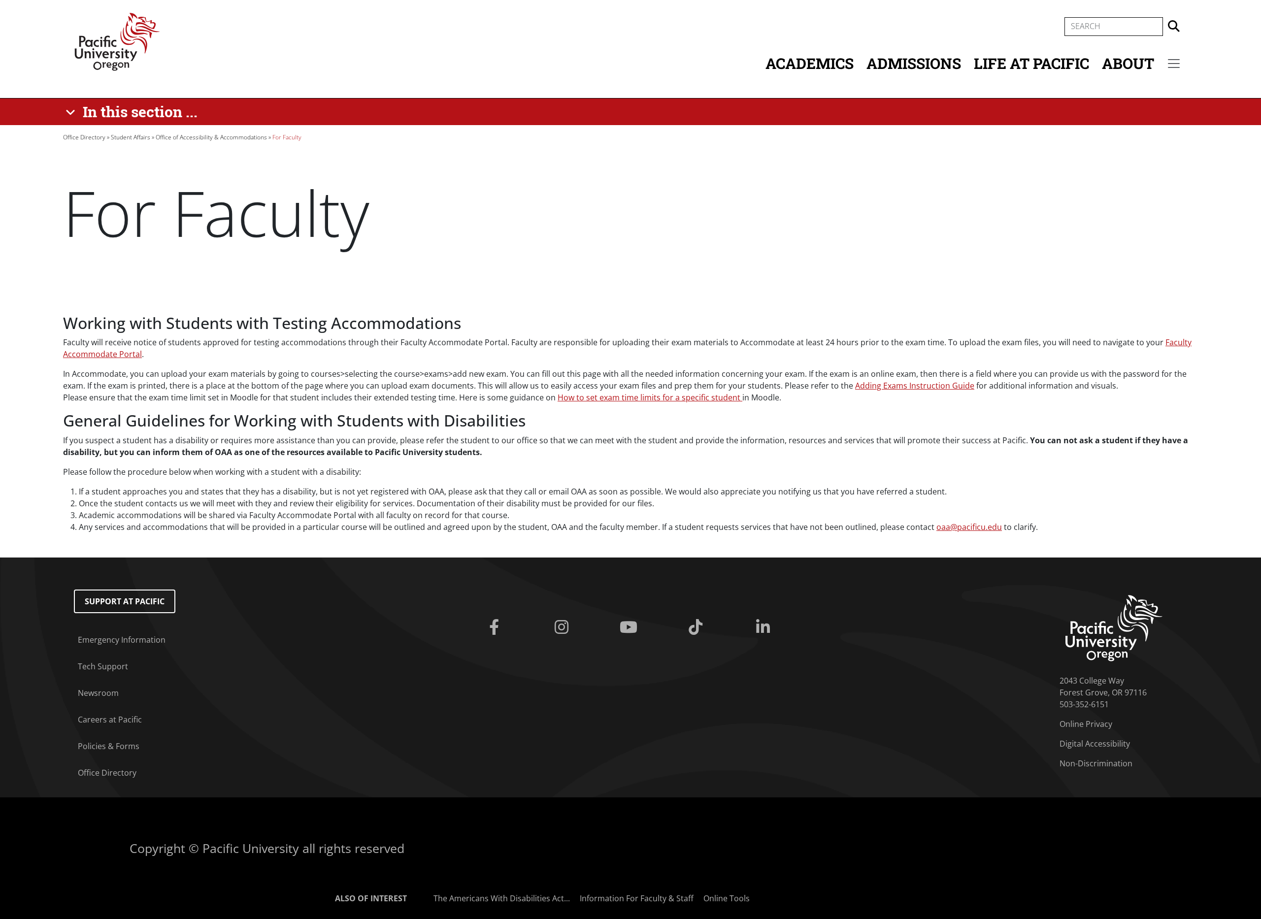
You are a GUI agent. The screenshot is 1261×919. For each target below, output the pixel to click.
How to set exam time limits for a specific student (650, 397)
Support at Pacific (125, 601)
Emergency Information (122, 639)
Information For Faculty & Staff (637, 898)
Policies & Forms (108, 746)
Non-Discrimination (1096, 763)
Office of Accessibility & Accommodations (211, 137)
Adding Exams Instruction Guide (914, 385)
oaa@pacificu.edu (969, 527)
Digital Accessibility (1095, 743)
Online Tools (726, 898)
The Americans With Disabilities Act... (501, 898)
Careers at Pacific (110, 719)
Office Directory (84, 137)
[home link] (1114, 627)
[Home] (117, 40)
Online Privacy (1086, 724)
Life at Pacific (1031, 63)
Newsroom (98, 693)
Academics (809, 63)
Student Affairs (130, 137)
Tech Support (103, 666)
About (1128, 63)
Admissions (913, 63)
